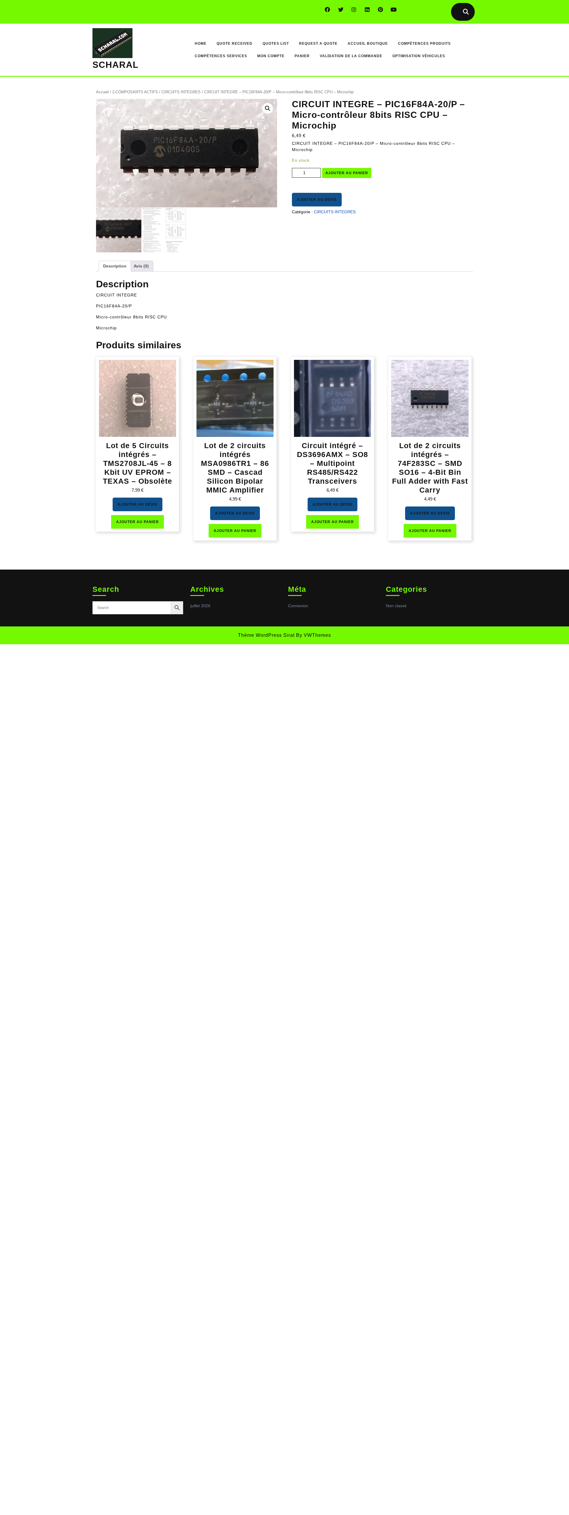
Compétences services (221, 56)
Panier (302, 56)
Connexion (298, 605)
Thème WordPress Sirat (266, 635)
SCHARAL (115, 65)
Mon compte (270, 56)
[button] (267, 108)
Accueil (102, 92)
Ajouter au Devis (317, 200)
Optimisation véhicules (418, 56)
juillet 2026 (200, 605)
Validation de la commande (351, 56)
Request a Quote (318, 43)
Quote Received (234, 43)
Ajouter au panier (346, 173)
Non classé (396, 605)
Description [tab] (115, 266)
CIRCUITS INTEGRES (181, 92)
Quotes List (276, 43)
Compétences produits (424, 43)
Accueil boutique (368, 43)
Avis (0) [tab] (141, 266)
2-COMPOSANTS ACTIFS (135, 92)
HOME (201, 43)
